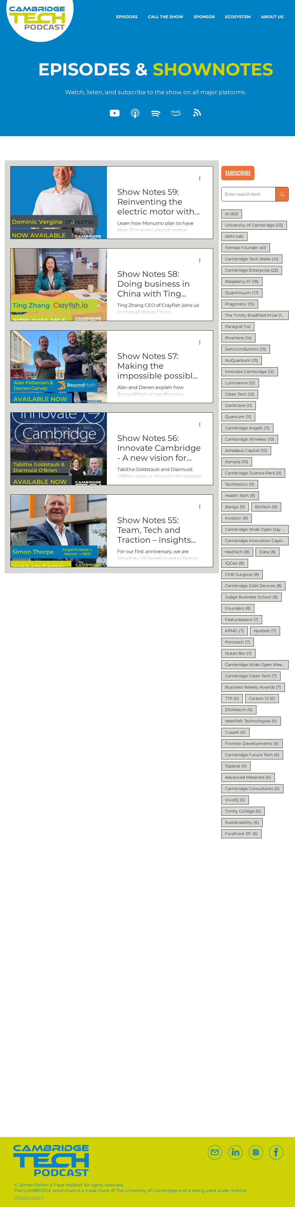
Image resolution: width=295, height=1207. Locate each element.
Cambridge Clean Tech (253, 675)
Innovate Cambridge (251, 371)
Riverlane (240, 337)
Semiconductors (247, 349)
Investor (238, 518)
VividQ (237, 799)
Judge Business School (253, 597)
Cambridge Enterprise (253, 270)
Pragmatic (241, 304)
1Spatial (238, 766)
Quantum (240, 416)
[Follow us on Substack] (256, 1152)
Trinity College (245, 811)
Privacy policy (28, 1197)
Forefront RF (243, 833)
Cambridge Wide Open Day (257, 529)
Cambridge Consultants (254, 788)
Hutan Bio (240, 653)
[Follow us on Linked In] (235, 1152)
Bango (237, 506)
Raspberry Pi (243, 281)
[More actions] (201, 178)
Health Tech (242, 495)
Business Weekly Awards (255, 687)
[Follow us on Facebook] (276, 1152)
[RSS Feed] (196, 113)
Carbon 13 (264, 698)
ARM (236, 236)
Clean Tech (241, 394)
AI (233, 213)
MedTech (239, 552)
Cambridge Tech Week (253, 259)
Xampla (238, 461)
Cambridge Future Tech (254, 754)
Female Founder (247, 247)
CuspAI (237, 732)
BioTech (268, 506)
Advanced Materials (250, 777)
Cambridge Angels (249, 428)
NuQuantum (243, 360)
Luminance (242, 382)
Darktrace (240, 405)
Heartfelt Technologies (253, 721)
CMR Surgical (244, 574)
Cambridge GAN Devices (255, 585)
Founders (239, 608)
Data (269, 552)
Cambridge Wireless (251, 439)
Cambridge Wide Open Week (257, 664)
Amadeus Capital (248, 450)
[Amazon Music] (176, 113)
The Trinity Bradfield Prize (257, 315)
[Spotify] (155, 113)
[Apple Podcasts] (135, 113)
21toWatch (240, 709)
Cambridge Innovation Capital (257, 540)
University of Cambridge (256, 225)
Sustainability (244, 822)
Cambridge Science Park (255, 473)
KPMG (236, 630)
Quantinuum (243, 292)
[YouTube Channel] (114, 113)
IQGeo (236, 563)
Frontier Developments (254, 743)
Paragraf (239, 326)
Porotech (239, 642)
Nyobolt (267, 630)
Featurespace (243, 619)
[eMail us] (215, 1152)
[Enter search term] (281, 194)
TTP (234, 698)
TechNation (241, 484)
